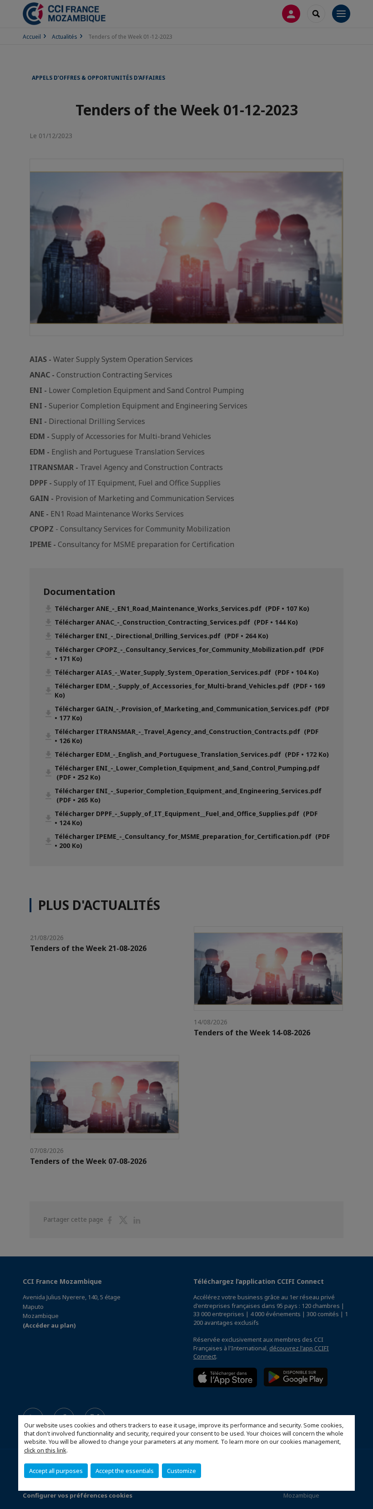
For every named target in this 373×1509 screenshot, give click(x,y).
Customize (181, 1471)
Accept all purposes (56, 1471)
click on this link (45, 1450)
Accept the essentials (125, 1471)
